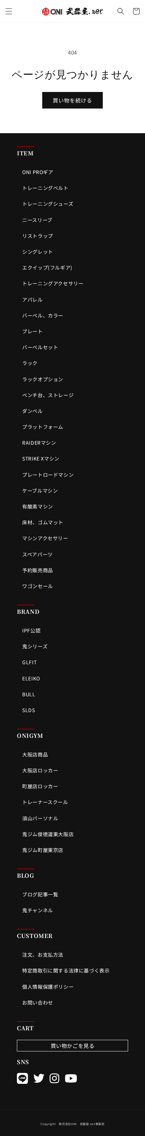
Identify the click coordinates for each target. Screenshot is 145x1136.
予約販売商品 (37, 570)
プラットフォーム (42, 426)
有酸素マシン (37, 506)
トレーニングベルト (45, 187)
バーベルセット (40, 347)
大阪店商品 (35, 754)
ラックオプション (42, 379)
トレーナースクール (45, 801)
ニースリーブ (37, 219)
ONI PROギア (37, 171)
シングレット (37, 251)
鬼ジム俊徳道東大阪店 (48, 834)
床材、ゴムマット (42, 522)
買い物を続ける (72, 100)
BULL (28, 694)
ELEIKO (31, 678)
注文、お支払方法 (42, 954)
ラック (30, 362)
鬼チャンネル (37, 910)
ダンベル (32, 410)
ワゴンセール (37, 585)
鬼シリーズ (35, 646)
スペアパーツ (37, 554)
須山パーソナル (40, 818)
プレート (32, 331)
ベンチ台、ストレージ (48, 395)
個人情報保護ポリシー (48, 986)
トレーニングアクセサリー (52, 283)
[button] (9, 11)
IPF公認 (31, 630)
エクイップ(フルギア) (47, 267)
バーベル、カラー (42, 315)
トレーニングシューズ (47, 203)
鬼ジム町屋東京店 (42, 849)
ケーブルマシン (40, 490)
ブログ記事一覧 (40, 894)
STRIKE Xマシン (40, 458)
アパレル (32, 299)
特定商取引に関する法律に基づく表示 (65, 970)
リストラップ (37, 235)
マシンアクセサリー (45, 538)
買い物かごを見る (73, 1045)
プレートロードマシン (48, 474)
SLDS (28, 710)
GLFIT (29, 662)
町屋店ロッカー (40, 786)
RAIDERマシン (39, 442)
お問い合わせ (37, 1002)
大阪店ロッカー (40, 770)
